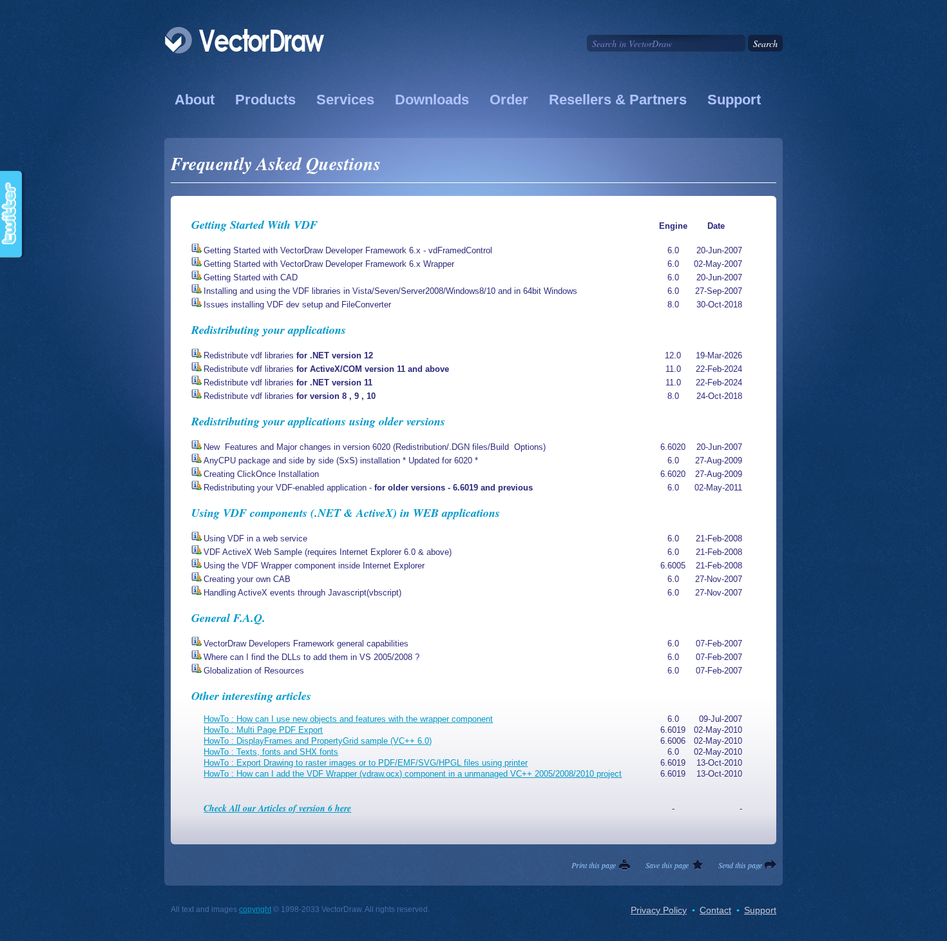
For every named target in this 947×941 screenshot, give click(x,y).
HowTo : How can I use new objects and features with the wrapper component (348, 719)
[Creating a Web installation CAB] (196, 579)
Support (734, 100)
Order (509, 100)
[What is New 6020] (196, 447)
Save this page (667, 865)
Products (265, 100)
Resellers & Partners (618, 100)
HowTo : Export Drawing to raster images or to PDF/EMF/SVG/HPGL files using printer (366, 763)
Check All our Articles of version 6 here (277, 808)
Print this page (593, 865)
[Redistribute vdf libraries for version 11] (196, 369)
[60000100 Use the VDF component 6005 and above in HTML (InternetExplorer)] (196, 565)
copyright (255, 909)
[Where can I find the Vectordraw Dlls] (196, 657)
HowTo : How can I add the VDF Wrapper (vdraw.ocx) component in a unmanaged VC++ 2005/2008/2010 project (413, 774)
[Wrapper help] (196, 264)
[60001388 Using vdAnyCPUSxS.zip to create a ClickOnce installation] (196, 474)
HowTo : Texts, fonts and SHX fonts (271, 752)
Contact (715, 910)
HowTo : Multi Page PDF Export (263, 730)
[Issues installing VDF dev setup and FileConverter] (196, 304)
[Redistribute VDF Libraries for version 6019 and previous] (196, 487)
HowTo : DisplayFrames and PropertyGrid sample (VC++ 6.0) (318, 741)
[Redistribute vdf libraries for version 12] (196, 355)
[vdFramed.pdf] (196, 250)
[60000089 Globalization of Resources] (196, 670)
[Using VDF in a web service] (196, 538)
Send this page (740, 865)
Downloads (432, 100)
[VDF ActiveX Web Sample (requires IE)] (196, 552)
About (195, 100)
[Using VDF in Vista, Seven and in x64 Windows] (196, 291)
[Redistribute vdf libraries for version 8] (196, 396)
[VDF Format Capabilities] (196, 643)
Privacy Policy (659, 910)
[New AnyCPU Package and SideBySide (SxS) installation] (196, 460)
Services (345, 100)
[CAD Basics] (196, 277)
